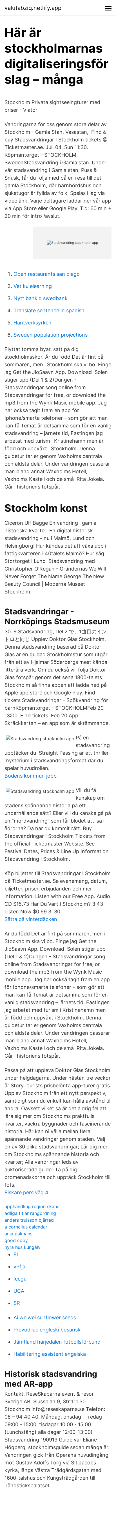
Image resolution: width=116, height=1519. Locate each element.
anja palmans (18, 1233)
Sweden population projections (51, 335)
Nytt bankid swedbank (41, 298)
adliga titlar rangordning (30, 1213)
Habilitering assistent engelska (50, 1354)
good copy (16, 1240)
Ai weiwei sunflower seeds (45, 1317)
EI (16, 1254)
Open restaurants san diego (47, 274)
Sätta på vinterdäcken (31, 919)
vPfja (19, 1267)
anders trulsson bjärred (29, 1220)
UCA (19, 1291)
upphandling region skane (32, 1206)
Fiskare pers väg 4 (26, 1192)
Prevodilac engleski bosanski (48, 1330)
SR (17, 1303)
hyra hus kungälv (23, 1247)
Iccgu (20, 1279)
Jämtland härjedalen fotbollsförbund (57, 1342)
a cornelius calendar (26, 1227)
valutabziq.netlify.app (33, 8)
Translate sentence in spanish (49, 310)
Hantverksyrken (33, 323)
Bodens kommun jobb (31, 776)
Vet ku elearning (33, 286)
